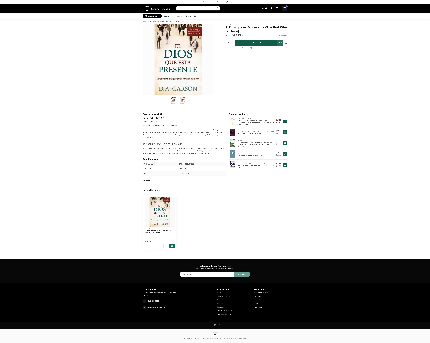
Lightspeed (217, 338)
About (219, 293)
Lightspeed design (229, 338)
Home (145, 22)
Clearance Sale (191, 16)
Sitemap (220, 300)
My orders (257, 296)
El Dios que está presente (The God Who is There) (167, 22)
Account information (261, 293)
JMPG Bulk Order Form (224, 314)
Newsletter (221, 307)
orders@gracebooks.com (156, 307)
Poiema (228, 24)
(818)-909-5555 (153, 301)
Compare (257, 303)
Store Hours (221, 303)
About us (179, 16)
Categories (168, 16)
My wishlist (258, 300)
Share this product (244, 48)
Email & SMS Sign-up (224, 311)
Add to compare (231, 48)
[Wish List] (277, 8)
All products (258, 307)
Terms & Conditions (224, 296)
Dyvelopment (241, 338)
